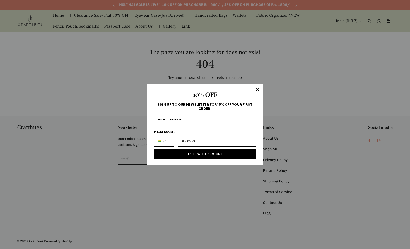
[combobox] (164, 141)
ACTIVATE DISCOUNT (205, 154)
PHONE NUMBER (164, 132)
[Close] (257, 89)
